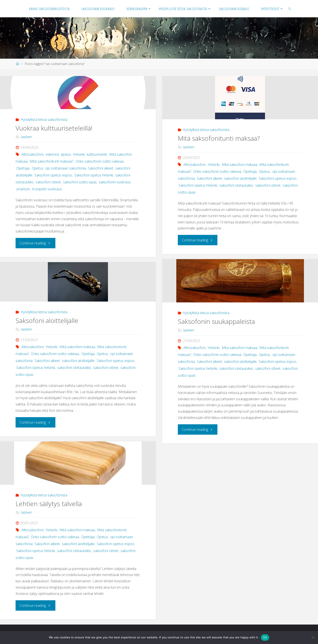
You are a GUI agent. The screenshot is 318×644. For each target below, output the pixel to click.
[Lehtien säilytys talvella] (78, 463)
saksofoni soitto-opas (79, 182)
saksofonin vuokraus (115, 182)
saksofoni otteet (48, 182)
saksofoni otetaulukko (236, 185)
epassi (66, 154)
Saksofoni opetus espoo (53, 175)
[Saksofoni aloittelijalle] (78, 282)
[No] (312, 637)
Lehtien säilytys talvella (49, 503)
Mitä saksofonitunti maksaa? (51, 161)
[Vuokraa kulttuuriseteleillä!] (78, 92)
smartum (23, 189)
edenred (52, 154)
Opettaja (22, 168)
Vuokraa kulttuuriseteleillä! (54, 128)
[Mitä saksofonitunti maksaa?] (240, 97)
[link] (290, 8)
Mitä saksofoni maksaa (239, 164)
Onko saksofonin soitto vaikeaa (99, 161)
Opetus (37, 168)
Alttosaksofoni (32, 154)
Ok (265, 637)
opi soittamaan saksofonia (65, 168)
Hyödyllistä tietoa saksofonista (44, 119)
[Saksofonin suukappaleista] (240, 280)
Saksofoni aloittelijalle (47, 320)
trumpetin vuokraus (47, 189)
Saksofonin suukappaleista (216, 321)
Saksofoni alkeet (100, 168)
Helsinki (79, 154)
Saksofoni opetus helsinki (93, 175)
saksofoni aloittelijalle (240, 178)
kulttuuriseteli (97, 154)
